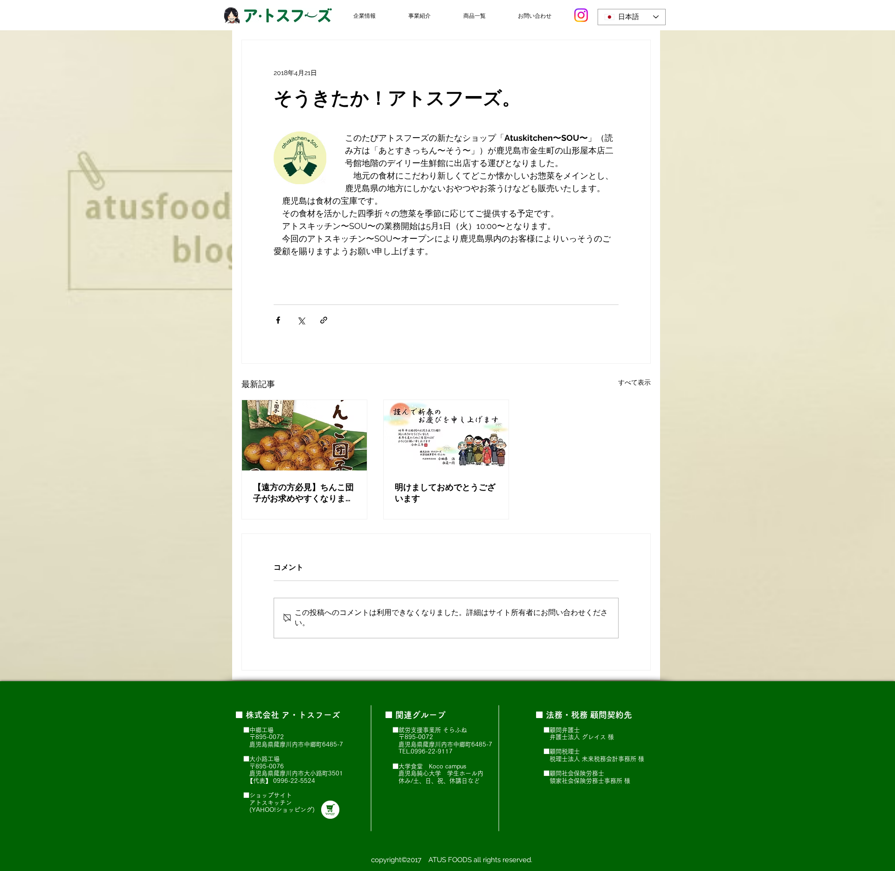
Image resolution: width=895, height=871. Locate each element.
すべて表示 (634, 382)
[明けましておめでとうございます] (446, 435)
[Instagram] (581, 15)
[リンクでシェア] (323, 320)
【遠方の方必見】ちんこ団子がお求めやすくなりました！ (303, 493)
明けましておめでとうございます (445, 492)
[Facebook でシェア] (278, 320)
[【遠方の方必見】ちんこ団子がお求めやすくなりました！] (304, 435)
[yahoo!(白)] (330, 810)
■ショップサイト (267, 795)
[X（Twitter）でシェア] (300, 320)
